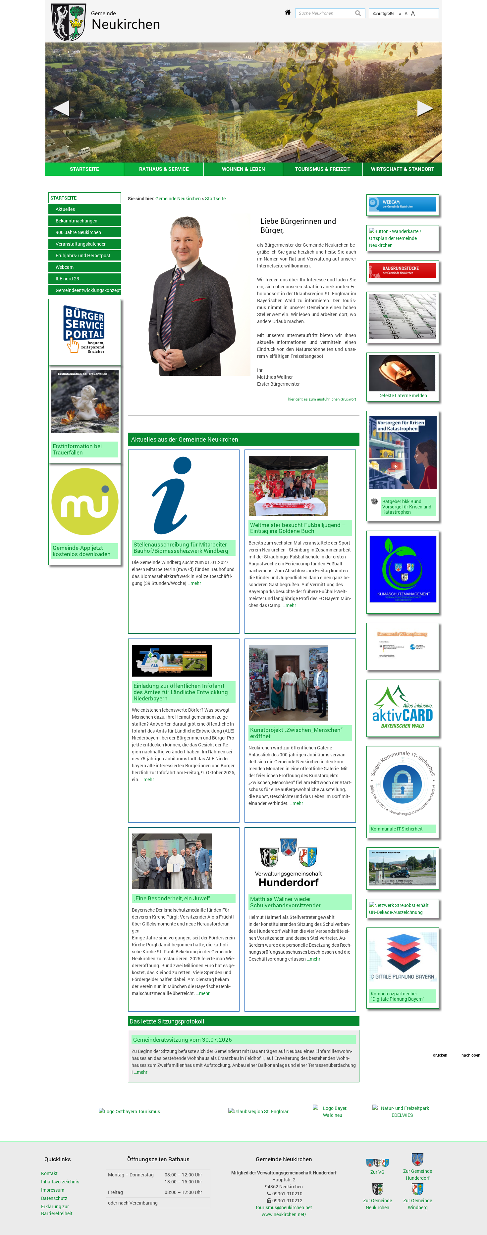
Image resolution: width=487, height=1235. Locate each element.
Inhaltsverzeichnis (60, 1181)
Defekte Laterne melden (402, 395)
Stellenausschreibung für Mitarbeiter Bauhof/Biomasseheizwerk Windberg (181, 547)
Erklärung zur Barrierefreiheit (57, 1209)
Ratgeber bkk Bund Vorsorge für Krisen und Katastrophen (406, 506)
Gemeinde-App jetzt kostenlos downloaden (82, 551)
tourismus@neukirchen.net (284, 1207)
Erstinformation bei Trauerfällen (77, 449)
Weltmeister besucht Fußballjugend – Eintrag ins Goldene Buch (298, 528)
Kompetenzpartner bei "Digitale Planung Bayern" (397, 996)
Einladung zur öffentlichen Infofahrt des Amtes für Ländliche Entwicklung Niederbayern (181, 692)
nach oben (470, 1055)
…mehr (194, 583)
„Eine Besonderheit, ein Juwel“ (172, 898)
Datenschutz (54, 1198)
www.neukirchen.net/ (284, 1214)
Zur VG (377, 1172)
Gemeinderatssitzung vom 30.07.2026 (182, 1039)
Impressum (52, 1190)
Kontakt (49, 1173)
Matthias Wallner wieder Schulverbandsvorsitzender (285, 902)
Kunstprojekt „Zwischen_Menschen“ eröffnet (296, 733)
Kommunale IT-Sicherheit (397, 829)
